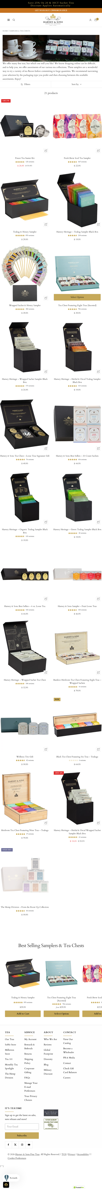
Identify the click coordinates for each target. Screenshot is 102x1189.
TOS (64, 1154)
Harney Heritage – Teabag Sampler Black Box (77, 231)
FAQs (27, 1077)
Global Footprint (48, 1051)
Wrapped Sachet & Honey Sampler (25, 305)
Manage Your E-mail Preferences (31, 1087)
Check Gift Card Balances (70, 1070)
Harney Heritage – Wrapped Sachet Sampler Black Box (25, 381)
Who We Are (50, 1039)
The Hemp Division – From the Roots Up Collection (25, 907)
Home (5, 31)
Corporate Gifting (29, 1070)
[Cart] (96, 20)
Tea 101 (9, 1059)
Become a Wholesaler (68, 1050)
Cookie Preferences (17, 1158)
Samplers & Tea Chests (19, 31)
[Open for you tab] (6, 1185)
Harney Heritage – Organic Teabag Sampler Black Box (25, 531)
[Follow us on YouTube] (29, 1144)
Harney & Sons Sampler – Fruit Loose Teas (77, 606)
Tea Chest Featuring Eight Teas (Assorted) (77, 305)
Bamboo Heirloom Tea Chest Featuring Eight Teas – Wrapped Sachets (77, 682)
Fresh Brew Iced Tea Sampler (77, 158)
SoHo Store (10, 1044)
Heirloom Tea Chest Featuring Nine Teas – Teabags (25, 830)
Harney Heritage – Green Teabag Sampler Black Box (77, 529)
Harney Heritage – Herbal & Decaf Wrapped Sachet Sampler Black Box (77, 832)
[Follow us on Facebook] (8, 1144)
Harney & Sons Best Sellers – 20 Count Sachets (77, 455)
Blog (46, 1064)
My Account (30, 1039)
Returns (28, 1053)
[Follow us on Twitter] (15, 1144)
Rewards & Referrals (29, 1046)
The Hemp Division (10, 1075)
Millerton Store (9, 1051)
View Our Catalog (68, 1041)
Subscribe (22, 1135)
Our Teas (9, 1039)
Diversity (48, 1059)
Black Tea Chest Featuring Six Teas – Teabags (77, 756)
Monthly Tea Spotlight (11, 1066)
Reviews (47, 1044)
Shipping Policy (28, 1061)
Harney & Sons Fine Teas (27, 1154)
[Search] (14, 20)
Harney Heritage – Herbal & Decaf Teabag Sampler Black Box (77, 381)
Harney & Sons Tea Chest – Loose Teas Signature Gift (24, 455)
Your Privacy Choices (30, 1098)
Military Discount (48, 1071)
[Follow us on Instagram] (22, 1144)
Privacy (71, 1154)
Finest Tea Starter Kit (24, 158)
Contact (67, 1063)
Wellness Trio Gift (24, 756)
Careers (66, 1077)
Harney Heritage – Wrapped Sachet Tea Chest (25, 680)
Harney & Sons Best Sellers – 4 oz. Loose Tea (24, 606)
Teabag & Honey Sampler (24, 231)
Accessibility (83, 1154)
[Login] (90, 20)
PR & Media (69, 1057)
